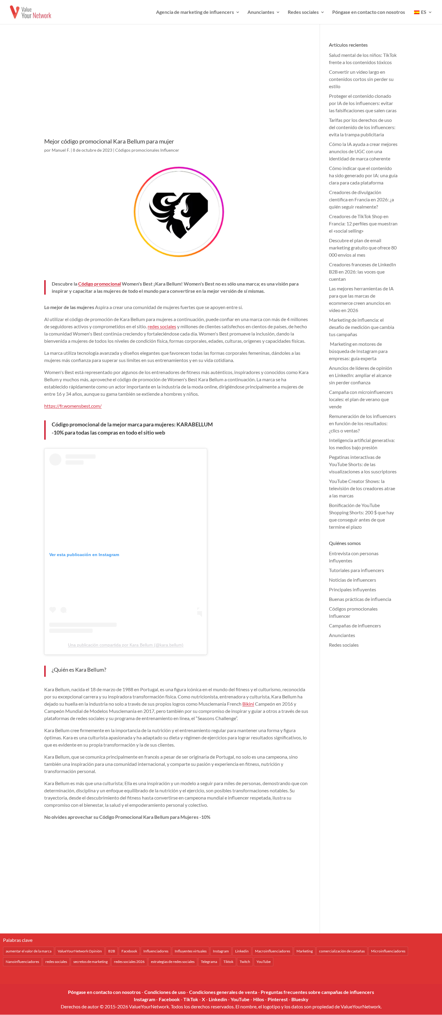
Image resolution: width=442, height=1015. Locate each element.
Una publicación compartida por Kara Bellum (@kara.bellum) (125, 644)
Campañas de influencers (355, 625)
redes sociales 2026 (129, 961)
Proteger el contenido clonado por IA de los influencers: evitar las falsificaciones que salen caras (363, 103)
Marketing (304, 951)
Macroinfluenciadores (272, 951)
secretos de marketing (90, 961)
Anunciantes (260, 12)
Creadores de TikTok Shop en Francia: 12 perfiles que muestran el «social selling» (363, 223)
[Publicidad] (176, 89)
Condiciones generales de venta (223, 992)
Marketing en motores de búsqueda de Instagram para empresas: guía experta (358, 351)
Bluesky (299, 999)
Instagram (221, 951)
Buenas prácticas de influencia (360, 599)
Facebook (129, 951)
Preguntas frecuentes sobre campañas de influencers (317, 992)
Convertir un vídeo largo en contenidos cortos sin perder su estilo (361, 79)
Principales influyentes (352, 589)
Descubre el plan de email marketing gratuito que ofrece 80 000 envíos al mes (363, 247)
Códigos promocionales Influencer (147, 150)
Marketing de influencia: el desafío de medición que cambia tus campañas (361, 327)
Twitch (245, 961)
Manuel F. (61, 150)
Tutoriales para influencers (356, 570)
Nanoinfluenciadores (22, 961)
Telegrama (209, 961)
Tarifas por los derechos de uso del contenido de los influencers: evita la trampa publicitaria (362, 127)
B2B (111, 951)
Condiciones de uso (165, 992)
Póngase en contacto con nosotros (368, 12)
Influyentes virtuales (191, 951)
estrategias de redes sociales (173, 961)
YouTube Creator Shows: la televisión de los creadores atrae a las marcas (362, 488)
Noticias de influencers (352, 580)
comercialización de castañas (342, 951)
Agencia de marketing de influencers (195, 12)
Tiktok (228, 961)
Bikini (248, 704)
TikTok (190, 999)
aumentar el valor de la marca (28, 951)
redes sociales (162, 326)
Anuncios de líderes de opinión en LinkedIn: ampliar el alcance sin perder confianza (360, 375)
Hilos (258, 999)
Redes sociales (303, 12)
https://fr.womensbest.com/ (73, 406)
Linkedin (242, 951)
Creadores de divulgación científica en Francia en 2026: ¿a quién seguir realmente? (361, 199)
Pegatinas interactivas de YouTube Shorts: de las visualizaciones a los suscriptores (363, 464)
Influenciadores (155, 951)
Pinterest (278, 999)
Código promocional (99, 283)
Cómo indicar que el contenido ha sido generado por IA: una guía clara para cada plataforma (363, 175)
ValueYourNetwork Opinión (80, 951)
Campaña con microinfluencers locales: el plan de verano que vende (361, 399)
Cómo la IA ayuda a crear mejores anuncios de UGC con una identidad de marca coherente (363, 151)
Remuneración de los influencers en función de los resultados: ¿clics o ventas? (362, 423)
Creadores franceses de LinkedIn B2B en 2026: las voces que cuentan (362, 271)
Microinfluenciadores (388, 951)
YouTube (263, 961)
